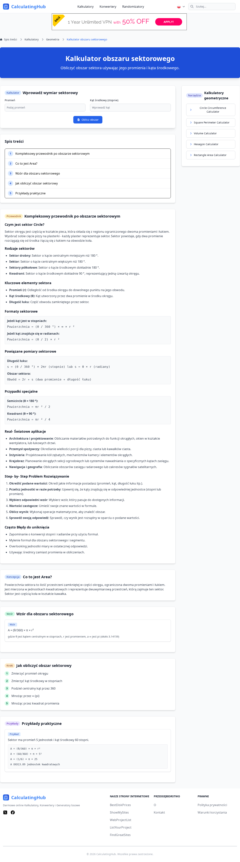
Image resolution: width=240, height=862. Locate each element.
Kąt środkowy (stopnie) (104, 100)
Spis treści (10, 39)
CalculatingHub (106, 854)
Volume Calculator (205, 133)
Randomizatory (133, 6)
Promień (10, 100)
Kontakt (159, 812)
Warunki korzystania (212, 812)
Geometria (52, 39)
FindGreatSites (120, 835)
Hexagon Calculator (206, 144)
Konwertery (108, 6)
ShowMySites (119, 812)
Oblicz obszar (90, 119)
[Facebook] (12, 812)
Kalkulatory (85, 6)
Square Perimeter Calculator (212, 122)
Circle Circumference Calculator (213, 109)
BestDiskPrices (120, 805)
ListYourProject (120, 827)
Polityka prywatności (212, 805)
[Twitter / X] (5, 812)
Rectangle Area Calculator (210, 155)
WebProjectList (120, 820)
